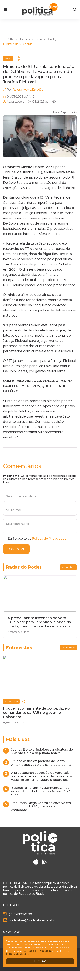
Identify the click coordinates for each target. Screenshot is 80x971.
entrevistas (11, 701)
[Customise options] (75, 9)
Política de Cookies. (18, 954)
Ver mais (67, 567)
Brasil (8, 58)
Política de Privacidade (49, 538)
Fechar (40, 961)
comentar (16, 549)
